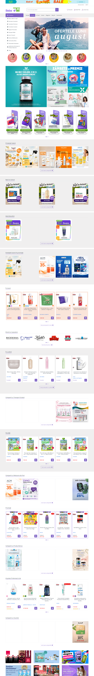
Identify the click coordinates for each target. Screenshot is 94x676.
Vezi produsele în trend (46, 325)
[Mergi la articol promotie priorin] (65, 51)
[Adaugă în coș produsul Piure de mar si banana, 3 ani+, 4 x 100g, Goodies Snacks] (19, 460)
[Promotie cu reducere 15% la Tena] (80, 267)
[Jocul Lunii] (47, 656)
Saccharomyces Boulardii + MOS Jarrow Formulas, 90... (30, 599)
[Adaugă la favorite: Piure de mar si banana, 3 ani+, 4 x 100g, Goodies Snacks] (7, 438)
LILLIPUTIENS (9, 532)
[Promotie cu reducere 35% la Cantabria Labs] (30, 157)
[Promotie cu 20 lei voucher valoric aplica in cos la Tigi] (64, 632)
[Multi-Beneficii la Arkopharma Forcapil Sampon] (64, 230)
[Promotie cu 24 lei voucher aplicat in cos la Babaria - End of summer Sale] (30, 632)
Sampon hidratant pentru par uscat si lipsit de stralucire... (30, 373)
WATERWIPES (76, 603)
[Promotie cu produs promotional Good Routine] (57, 97)
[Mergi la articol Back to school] (48, 51)
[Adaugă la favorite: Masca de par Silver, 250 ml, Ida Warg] (7, 357)
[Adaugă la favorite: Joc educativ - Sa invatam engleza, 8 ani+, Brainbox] (57, 513)
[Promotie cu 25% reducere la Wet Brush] (47, 489)
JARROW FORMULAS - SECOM (29, 604)
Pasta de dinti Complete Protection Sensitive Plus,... (63, 599)
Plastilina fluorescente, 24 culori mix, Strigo (30, 528)
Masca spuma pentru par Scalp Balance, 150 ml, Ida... (63, 372)
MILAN (41, 532)
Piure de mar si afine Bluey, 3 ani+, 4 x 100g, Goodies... (47, 453)
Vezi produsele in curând (46, 387)
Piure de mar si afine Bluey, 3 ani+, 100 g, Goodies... (63, 453)
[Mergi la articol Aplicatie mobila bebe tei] (51, 51)
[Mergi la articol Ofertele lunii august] (50, 51)
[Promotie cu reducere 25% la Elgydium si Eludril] (64, 267)
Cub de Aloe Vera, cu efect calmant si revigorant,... (47, 309)
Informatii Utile (81, 4)
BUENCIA (58, 314)
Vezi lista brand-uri (46, 345)
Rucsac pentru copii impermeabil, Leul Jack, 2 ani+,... (14, 529)
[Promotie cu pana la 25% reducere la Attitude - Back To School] (47, 194)
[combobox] (41, 9)
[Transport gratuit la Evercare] (14, 411)
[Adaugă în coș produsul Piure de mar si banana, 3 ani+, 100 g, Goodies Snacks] (35, 460)
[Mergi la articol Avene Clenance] (55, 51)
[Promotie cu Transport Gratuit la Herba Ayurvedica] (64, 411)
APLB (74, 376)
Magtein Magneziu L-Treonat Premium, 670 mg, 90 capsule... (47, 599)
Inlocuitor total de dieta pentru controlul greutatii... (13, 309)
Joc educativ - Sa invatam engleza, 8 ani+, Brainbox (64, 528)
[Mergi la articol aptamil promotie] (58, 51)
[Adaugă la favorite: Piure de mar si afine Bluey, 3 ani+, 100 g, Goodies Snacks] (57, 438)
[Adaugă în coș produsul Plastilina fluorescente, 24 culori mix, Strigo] (35, 536)
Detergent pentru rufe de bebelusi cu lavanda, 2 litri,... (14, 599)
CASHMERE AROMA (27, 314)
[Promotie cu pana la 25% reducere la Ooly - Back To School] (64, 194)
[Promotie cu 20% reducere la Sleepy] (30, 267)
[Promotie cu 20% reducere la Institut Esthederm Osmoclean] (64, 489)
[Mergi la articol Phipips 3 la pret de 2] (56, 51)
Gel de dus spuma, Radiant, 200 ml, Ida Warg (47, 372)
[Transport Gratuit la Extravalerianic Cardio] (80, 411)
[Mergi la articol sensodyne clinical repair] (66, 51)
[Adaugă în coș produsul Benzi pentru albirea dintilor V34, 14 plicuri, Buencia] (69, 318)
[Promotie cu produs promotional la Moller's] (30, 560)
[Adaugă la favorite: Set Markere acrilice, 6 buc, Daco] (73, 513)
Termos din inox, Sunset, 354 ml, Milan (47, 528)
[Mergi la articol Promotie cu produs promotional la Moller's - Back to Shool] (60, 51)
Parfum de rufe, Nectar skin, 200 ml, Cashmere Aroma (80, 309)
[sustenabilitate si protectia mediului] (75, 657)
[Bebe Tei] (13, 10)
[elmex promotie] (78, 97)
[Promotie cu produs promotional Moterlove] (80, 560)
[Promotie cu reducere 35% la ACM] (47, 267)
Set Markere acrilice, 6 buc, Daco (80, 528)
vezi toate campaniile (46, 170)
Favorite (70, 9)
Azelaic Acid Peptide (77, 378)
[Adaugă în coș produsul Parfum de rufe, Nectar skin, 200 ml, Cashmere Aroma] (85, 318)
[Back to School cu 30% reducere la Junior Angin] (80, 194)
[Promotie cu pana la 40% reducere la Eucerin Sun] (14, 157)
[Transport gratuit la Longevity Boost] (47, 411)
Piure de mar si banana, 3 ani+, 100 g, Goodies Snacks (30, 453)
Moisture (25, 378)
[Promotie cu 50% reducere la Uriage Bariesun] (80, 157)
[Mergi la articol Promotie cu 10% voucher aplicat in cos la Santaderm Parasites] (61, 51)
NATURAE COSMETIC (44, 314)
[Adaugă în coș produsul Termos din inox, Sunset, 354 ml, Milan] (52, 536)
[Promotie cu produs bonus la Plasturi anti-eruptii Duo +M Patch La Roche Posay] (14, 560)
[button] (19, 380)
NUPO (8, 314)
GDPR (86, 4)
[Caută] (57, 9)
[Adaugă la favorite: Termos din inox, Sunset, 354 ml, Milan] (40, 513)
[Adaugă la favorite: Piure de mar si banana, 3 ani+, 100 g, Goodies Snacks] (24, 438)
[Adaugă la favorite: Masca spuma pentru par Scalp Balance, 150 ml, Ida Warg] (57, 357)
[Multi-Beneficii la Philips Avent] (14, 230)
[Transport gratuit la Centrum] (30, 411)
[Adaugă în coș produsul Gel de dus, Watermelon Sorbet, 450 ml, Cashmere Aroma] (35, 318)
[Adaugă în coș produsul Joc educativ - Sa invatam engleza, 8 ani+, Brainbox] (69, 536)
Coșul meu (77, 9)
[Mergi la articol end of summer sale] (46, 51)
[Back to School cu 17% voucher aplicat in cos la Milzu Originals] (14, 632)
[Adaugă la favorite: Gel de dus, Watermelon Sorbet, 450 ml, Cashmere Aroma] (24, 293)
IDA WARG (9, 376)
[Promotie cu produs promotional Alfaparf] (47, 560)
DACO (74, 532)
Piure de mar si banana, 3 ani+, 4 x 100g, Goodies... (14, 453)
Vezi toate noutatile (46, 467)
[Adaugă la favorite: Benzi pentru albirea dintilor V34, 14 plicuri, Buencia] (57, 293)
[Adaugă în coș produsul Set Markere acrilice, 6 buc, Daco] (85, 536)
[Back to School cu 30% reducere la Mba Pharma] (14, 194)
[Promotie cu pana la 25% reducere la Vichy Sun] (64, 157)
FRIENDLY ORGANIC (11, 603)
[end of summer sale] (47, 2)
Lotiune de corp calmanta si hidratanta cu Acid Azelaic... (80, 372)
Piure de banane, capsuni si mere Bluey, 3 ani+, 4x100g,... (80, 453)
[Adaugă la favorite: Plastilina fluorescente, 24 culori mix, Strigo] (24, 513)
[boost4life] (26, 86)
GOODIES (9, 456)
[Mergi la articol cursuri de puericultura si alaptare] (53, 51)
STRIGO (25, 532)
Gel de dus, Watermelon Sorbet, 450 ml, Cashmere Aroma (30, 309)
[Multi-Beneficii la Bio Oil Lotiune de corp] (80, 230)
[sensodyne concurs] (67, 76)
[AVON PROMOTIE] (19, 656)
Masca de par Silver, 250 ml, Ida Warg (13, 372)
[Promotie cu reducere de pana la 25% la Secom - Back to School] (30, 194)
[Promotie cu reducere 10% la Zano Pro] (30, 489)
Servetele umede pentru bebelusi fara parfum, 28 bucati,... (80, 599)
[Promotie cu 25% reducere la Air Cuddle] (80, 489)
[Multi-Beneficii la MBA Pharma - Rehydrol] (47, 230)
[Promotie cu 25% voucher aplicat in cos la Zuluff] (80, 632)
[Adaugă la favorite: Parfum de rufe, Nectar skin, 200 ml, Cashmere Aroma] (74, 293)
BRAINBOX (59, 532)
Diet (7, 315)
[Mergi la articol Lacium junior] (63, 51)
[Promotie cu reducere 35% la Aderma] (47, 157)
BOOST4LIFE (42, 604)
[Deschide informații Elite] (8, 294)
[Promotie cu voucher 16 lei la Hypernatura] (47, 632)
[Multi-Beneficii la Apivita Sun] (30, 230)
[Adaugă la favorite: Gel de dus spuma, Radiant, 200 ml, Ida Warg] (40, 357)
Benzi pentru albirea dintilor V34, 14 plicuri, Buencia (63, 309)
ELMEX (57, 603)
